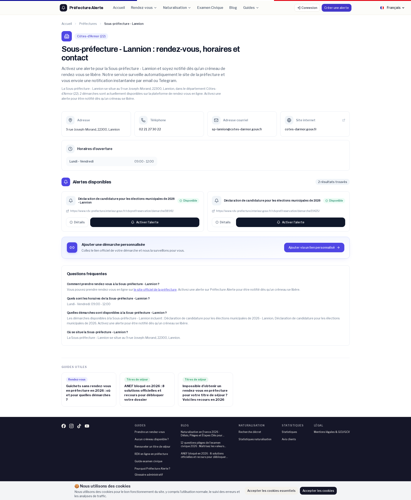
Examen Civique (210, 8)
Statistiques (289, 432)
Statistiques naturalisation (255, 439)
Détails (79, 222)
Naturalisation (175, 8)
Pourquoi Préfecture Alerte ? (152, 468)
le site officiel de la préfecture (155, 289)
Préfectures (88, 23)
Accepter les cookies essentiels (271, 490)
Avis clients (289, 439)
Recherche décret (250, 432)
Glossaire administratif (149, 474)
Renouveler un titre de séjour (152, 446)
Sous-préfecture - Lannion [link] (123, 23)
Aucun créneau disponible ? (151, 439)
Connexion (309, 7)
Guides (249, 8)
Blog (233, 8)
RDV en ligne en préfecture (151, 454)
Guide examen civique (148, 461)
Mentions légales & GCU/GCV (332, 432)
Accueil (119, 8)
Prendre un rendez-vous (150, 432)
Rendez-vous (142, 8)
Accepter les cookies (318, 490)
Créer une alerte (336, 7)
